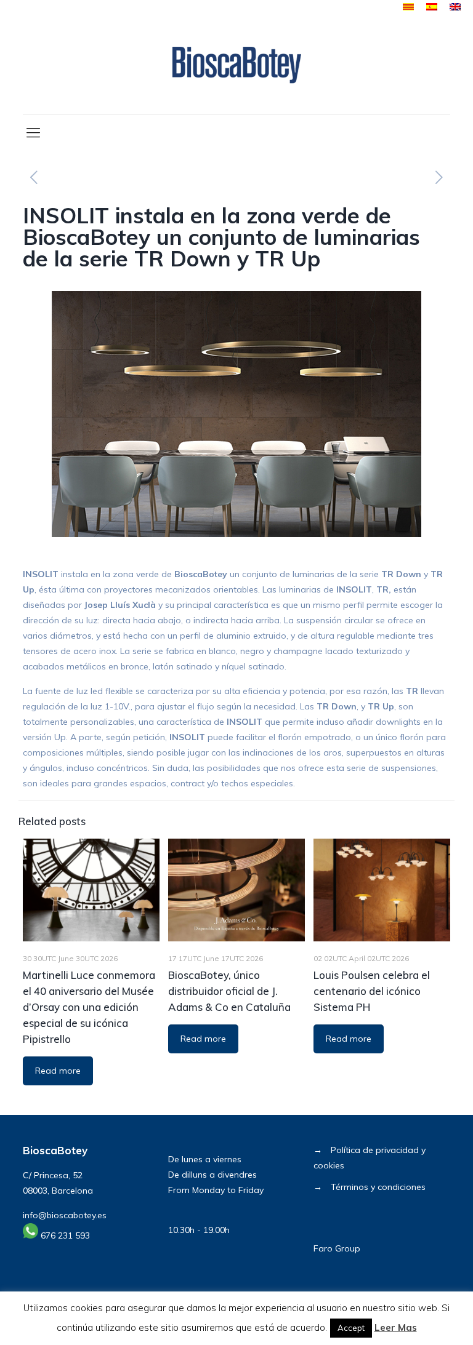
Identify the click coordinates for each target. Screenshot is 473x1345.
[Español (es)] (431, 7)
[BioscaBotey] (236, 64)
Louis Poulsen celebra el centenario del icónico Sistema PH (371, 990)
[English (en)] (455, 7)
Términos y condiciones (378, 1186)
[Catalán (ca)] (408, 7)
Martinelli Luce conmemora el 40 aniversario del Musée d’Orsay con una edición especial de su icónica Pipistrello (89, 1006)
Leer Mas (395, 1327)
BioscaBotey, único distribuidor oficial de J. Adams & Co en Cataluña (229, 990)
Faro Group (336, 1248)
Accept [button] (351, 1328)
